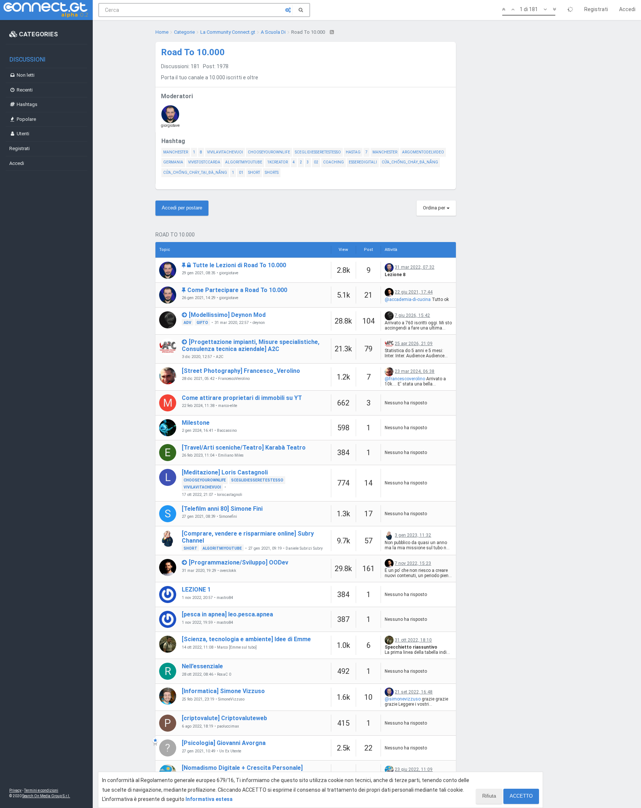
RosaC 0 (224, 674)
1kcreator (277, 162)
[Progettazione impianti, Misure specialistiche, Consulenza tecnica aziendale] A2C (250, 345)
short (254, 172)
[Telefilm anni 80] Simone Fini (222, 508)
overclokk (228, 571)
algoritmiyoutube (243, 162)
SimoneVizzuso (231, 699)
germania (173, 162)
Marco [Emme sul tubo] (237, 647)
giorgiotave (170, 125)
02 (316, 162)
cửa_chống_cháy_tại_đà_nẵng (195, 172)
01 (241, 172)
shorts (272, 172)
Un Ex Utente (230, 751)
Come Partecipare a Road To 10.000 (237, 290)
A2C (219, 357)
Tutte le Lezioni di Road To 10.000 (239, 265)
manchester (175, 152)
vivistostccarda (204, 162)
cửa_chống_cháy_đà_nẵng (410, 162)
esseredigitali (363, 162)
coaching (333, 162)
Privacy (15, 790)
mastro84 (225, 598)
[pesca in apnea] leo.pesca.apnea (227, 614)
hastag (353, 152)
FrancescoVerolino (234, 379)
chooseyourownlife (269, 152)
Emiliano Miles (231, 455)
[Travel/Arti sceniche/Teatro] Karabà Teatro (244, 447)
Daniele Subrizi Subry (304, 548)
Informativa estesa (209, 799)
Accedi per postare (182, 208)
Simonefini (228, 517)
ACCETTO (521, 796)
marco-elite (227, 406)
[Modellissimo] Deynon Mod (227, 314)
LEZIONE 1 (196, 589)
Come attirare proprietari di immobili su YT (242, 397)
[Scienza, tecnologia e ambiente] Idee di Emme (246, 639)
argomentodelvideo (423, 152)
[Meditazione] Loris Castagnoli (225, 472)
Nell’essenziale (202, 666)
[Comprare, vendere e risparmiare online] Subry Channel (248, 537)
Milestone (196, 422)
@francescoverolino (405, 378)
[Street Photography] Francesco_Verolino (241, 370)
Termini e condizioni (41, 790)
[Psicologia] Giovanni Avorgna (224, 742)
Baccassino (227, 431)
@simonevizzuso (403, 699)
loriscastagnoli (229, 495)
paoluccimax (228, 726)
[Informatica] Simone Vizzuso (223, 691)
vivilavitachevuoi (225, 152)
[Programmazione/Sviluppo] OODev (238, 562)
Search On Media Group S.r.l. (46, 796)
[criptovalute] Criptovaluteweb (224, 718)
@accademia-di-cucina (408, 299)
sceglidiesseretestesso (318, 152)
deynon (259, 323)
